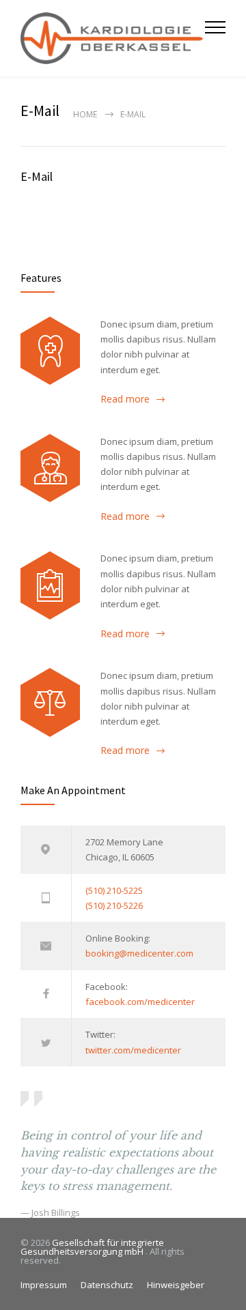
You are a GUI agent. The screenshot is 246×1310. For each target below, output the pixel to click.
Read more (125, 398)
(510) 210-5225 (114, 890)
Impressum (43, 1285)
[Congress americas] (50, 585)
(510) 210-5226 (114, 905)
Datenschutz (107, 1285)
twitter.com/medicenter (133, 1050)
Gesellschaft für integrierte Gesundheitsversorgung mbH (92, 1246)
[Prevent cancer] (50, 702)
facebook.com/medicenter (140, 1001)
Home (85, 114)
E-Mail (36, 176)
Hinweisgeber (175, 1285)
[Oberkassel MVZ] (112, 38)
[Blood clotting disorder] (50, 351)
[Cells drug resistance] (50, 468)
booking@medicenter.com (139, 953)
